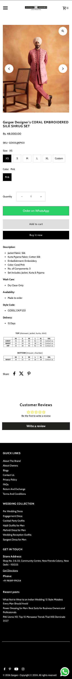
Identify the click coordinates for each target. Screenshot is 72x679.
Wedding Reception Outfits (17, 534)
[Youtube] (15, 669)
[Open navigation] (13, 8)
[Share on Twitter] (21, 374)
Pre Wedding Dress (13, 511)
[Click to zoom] (63, 31)
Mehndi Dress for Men (14, 530)
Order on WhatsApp (36, 211)
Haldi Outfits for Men (14, 525)
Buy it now (36, 235)
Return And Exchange (14, 489)
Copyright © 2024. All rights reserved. (38, 675)
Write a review (36, 426)
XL (47, 158)
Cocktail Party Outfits (14, 520)
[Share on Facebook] (14, 374)
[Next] (63, 68)
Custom (59, 158)
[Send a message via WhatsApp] (65, 671)
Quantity (7, 196)
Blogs (5, 470)
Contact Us (8, 475)
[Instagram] (22, 669)
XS (7, 158)
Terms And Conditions (14, 493)
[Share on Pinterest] (29, 374)
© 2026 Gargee (10, 675)
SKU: (5, 142)
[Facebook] (4, 669)
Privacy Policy (10, 479)
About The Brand (12, 460)
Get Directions (10, 570)
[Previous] (9, 68)
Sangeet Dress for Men (14, 539)
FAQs (5, 484)
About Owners (10, 465)
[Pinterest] (9, 669)
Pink (7, 177)
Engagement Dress (12, 516)
